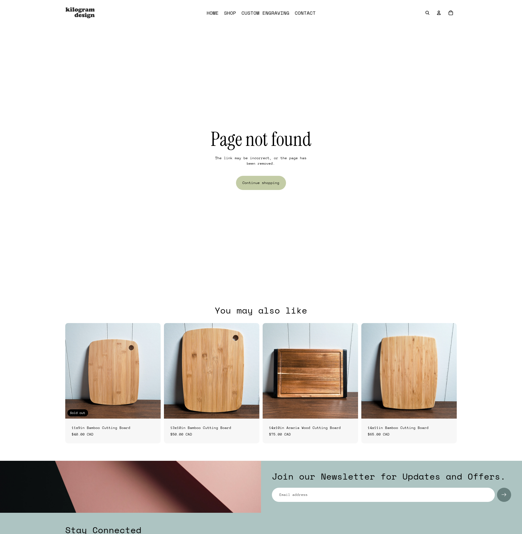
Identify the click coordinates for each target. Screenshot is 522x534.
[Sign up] (504, 495)
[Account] (439, 13)
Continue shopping (261, 183)
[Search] (427, 13)
